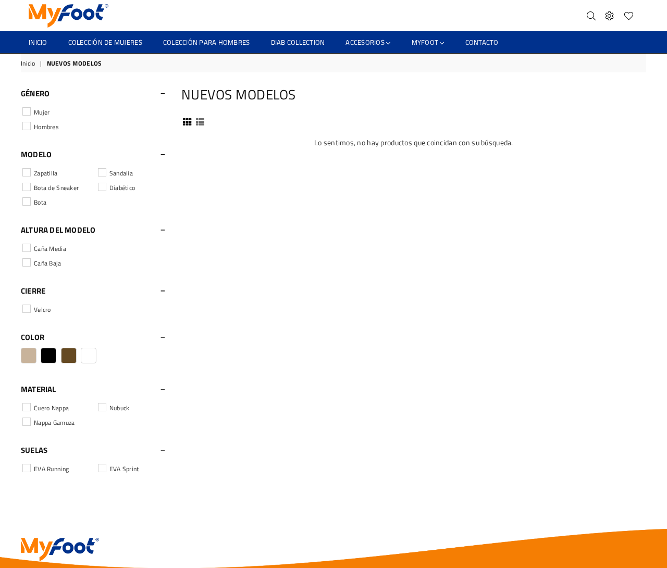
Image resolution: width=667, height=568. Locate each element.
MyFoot (426, 42)
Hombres (46, 127)
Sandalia (121, 173)
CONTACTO (482, 42)
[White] (88, 355)
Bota (40, 202)
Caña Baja (47, 263)
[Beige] (28, 355)
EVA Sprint (124, 469)
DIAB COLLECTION (298, 42)
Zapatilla (46, 173)
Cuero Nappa (51, 408)
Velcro (42, 309)
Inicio (28, 63)
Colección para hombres (206, 42)
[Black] (48, 355)
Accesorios (365, 42)
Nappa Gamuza (54, 422)
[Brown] (69, 355)
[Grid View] (187, 120)
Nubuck (119, 408)
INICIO (38, 42)
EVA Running (51, 469)
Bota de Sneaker (56, 188)
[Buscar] (591, 15)
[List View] (200, 120)
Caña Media (50, 249)
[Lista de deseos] (628, 15)
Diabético (122, 188)
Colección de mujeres (105, 42)
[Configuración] (609, 15)
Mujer (42, 112)
